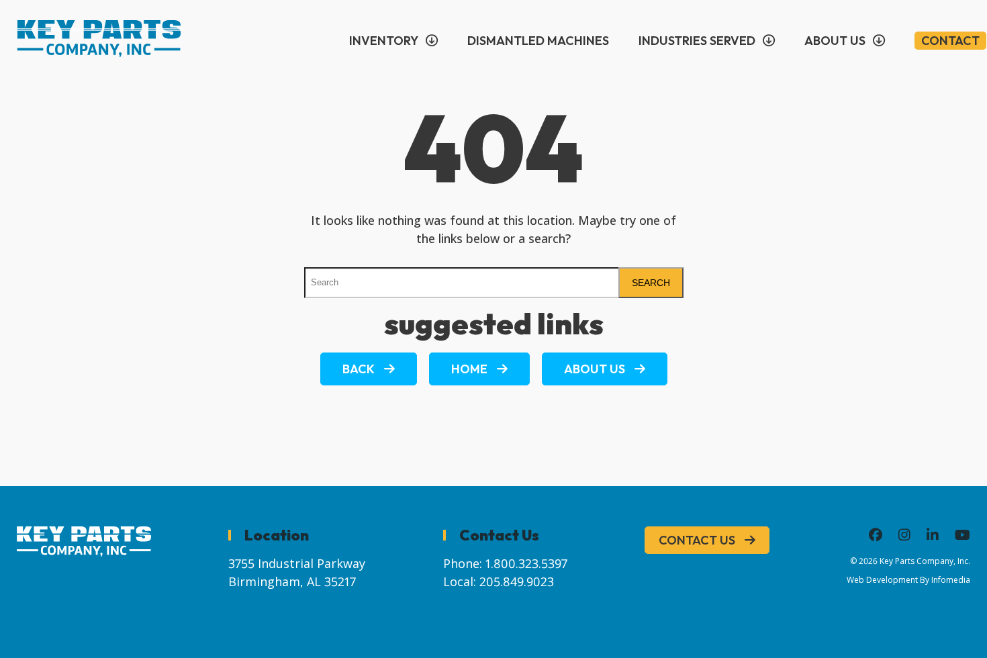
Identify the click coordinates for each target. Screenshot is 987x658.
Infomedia (950, 579)
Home (469, 369)
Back (358, 369)
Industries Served (697, 40)
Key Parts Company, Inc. (925, 561)
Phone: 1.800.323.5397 (505, 563)
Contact (950, 40)
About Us (834, 40)
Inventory (383, 40)
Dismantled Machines (538, 40)
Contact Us (697, 540)
